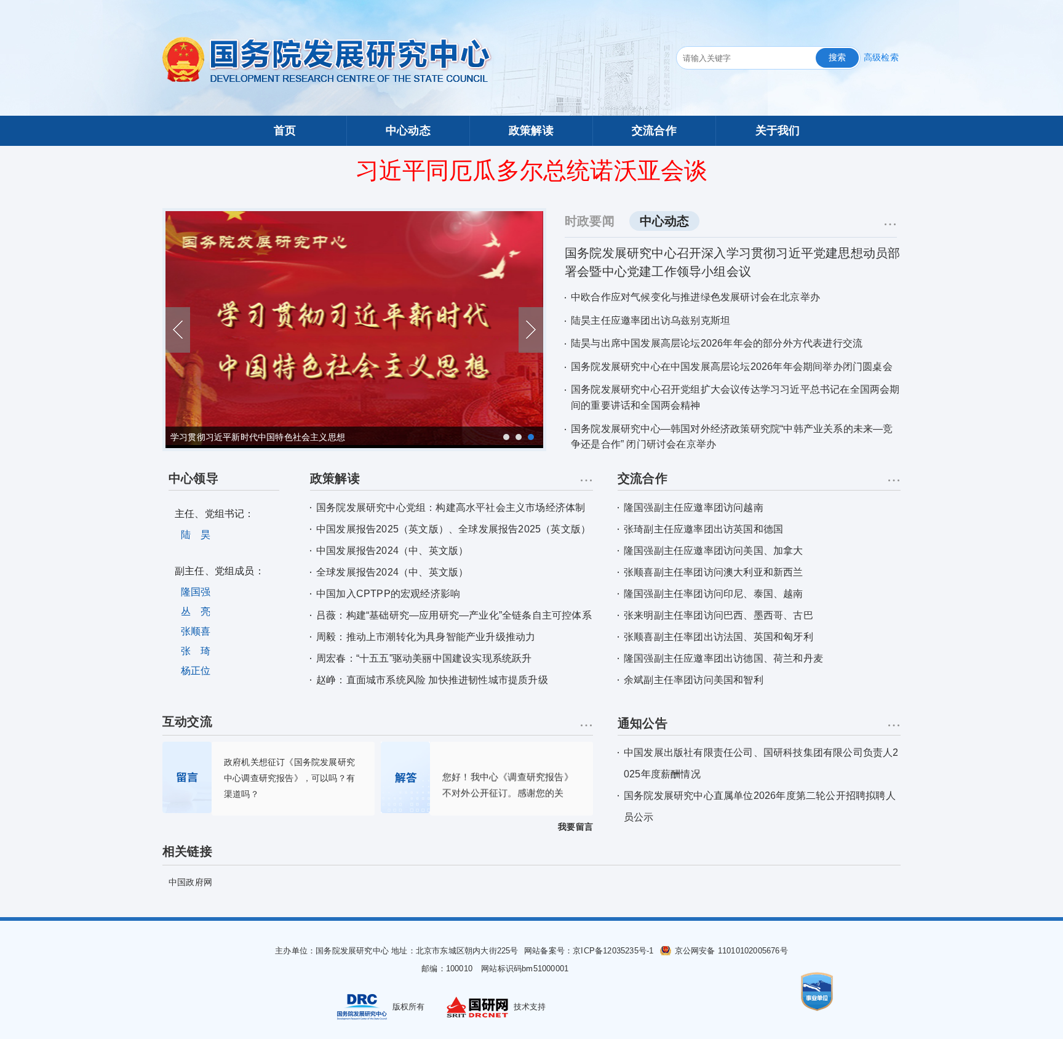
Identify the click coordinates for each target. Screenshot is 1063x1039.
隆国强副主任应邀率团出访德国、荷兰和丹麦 (723, 658)
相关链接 (187, 851)
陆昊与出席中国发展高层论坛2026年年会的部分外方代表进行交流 (716, 343)
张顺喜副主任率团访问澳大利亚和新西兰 (713, 572)
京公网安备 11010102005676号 (731, 950)
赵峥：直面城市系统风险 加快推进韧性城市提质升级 (432, 680)
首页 (285, 130)
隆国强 (196, 592)
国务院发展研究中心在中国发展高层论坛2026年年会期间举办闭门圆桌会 (732, 366)
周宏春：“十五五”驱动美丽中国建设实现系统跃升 (424, 658)
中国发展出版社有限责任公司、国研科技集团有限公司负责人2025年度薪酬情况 (761, 763)
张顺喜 (196, 631)
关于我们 (777, 130)
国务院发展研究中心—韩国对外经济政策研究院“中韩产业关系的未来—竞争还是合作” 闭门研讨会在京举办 (732, 436)
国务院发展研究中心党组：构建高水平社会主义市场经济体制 (450, 507)
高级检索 (881, 57)
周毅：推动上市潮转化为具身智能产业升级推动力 (425, 637)
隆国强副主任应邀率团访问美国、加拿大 (713, 550)
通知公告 (642, 723)
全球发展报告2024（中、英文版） (392, 572)
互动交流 (187, 721)
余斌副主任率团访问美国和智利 (693, 680)
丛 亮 (196, 611)
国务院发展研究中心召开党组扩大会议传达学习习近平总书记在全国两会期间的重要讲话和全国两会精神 (735, 397)
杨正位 (196, 670)
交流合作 (654, 130)
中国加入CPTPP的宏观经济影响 (388, 593)
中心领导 (193, 478)
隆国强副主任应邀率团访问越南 (693, 507)
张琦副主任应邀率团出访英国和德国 (703, 529)
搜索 (837, 57)
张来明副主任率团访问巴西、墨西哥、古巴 (718, 615)
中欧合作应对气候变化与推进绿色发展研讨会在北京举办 (695, 297)
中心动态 (408, 130)
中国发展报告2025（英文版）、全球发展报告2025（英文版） (453, 529)
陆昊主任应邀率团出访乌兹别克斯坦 (650, 320)
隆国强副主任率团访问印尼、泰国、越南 (713, 593)
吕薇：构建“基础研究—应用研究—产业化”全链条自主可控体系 (454, 615)
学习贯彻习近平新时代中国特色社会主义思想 (257, 437)
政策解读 (531, 130)
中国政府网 (190, 882)
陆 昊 (196, 534)
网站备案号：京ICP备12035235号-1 (590, 950)
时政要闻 (590, 221)
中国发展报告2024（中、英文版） (392, 550)
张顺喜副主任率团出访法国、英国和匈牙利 (718, 637)
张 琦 (196, 651)
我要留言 (575, 827)
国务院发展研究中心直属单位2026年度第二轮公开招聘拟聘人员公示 (760, 806)
